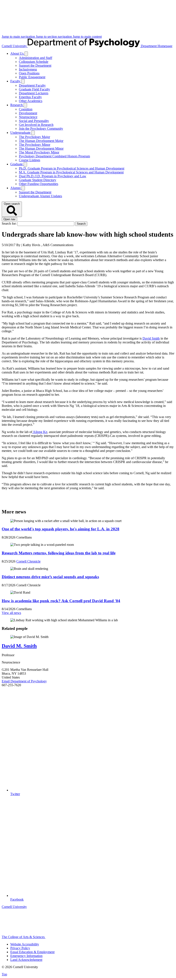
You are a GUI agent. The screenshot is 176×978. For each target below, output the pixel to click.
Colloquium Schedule (33, 61)
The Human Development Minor (41, 148)
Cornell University (15, 46)
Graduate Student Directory (37, 180)
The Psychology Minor (34, 144)
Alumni (15, 188)
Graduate (17, 164)
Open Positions (29, 73)
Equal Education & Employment (32, 952)
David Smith (151, 338)
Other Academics (30, 101)
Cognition (25, 109)
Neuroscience (28, 117)
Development (28, 113)
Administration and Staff (35, 58)
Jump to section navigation (54, 36)
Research (17, 105)
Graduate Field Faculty (34, 89)
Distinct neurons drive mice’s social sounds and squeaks (50, 577)
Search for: (9, 223)
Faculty (15, 81)
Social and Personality (34, 121)
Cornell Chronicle (28, 561)
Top (4, 974)
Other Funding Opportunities (38, 184)
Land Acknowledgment (26, 959)
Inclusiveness (28, 69)
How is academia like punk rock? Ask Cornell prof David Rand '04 (61, 601)
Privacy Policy (20, 948)
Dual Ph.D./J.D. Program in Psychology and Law (52, 176)
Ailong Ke (39, 432)
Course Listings (29, 160)
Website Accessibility (24, 944)
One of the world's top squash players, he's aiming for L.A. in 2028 (60, 529)
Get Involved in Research (36, 124)
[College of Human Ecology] (99, 937)
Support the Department (35, 65)
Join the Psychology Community (41, 128)
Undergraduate (20, 132)
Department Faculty (32, 85)
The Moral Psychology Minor (39, 152)
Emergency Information (26, 956)
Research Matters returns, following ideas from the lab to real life (58, 553)
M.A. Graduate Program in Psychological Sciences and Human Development (71, 172)
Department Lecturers (33, 93)
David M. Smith (19, 646)
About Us (17, 53)
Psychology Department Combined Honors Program (54, 156)
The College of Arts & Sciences (24, 937)
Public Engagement (32, 77)
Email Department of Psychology (24, 681)
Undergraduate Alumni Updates (40, 196)
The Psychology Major (34, 137)
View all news (11, 613)
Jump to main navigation (19, 36)
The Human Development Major (41, 141)
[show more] (26, 53)
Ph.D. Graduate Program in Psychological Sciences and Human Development (71, 168)
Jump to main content (87, 36)
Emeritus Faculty (30, 97)
